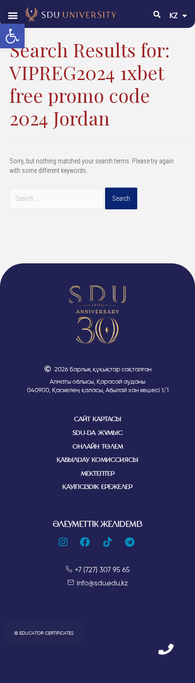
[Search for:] (57, 198)
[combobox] (56, 199)
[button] (12, 15)
